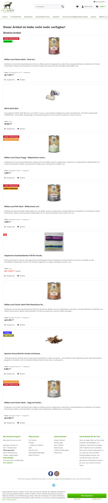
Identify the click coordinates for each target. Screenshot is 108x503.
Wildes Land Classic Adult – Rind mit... (20, 59)
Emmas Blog (58, 443)
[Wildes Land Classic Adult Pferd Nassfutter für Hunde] (54, 291)
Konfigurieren (97, 499)
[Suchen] (62, 7)
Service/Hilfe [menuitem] (100, 2)
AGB (30, 448)
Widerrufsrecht (34, 455)
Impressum (58, 453)
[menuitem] (50, 7)
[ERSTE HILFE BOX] (54, 94)
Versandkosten (49, 479)
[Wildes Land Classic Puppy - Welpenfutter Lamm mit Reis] (54, 143)
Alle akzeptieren (87, 496)
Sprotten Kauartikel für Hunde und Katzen (22, 353)
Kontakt (31, 443)
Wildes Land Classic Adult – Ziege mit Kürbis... (23, 403)
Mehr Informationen (9, 500)
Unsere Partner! (59, 440)
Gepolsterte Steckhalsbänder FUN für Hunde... (23, 255)
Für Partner (33, 440)
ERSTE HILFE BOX (11, 108)
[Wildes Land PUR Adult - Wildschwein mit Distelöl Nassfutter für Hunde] (54, 192)
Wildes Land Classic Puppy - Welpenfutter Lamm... (25, 157)
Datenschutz (58, 448)
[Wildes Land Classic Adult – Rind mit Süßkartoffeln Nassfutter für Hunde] (54, 45)
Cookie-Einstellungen (61, 450)
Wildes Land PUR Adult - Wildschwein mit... (22, 206)
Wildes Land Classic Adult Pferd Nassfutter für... (24, 305)
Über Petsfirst (59, 445)
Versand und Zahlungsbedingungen (37, 451)
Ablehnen (77, 499)
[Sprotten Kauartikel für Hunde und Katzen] (54, 339)
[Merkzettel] (77, 7)
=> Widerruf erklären (36, 445)
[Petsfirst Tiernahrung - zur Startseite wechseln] (7, 7)
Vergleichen (10, 80)
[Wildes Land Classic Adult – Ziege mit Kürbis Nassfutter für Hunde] (54, 389)
